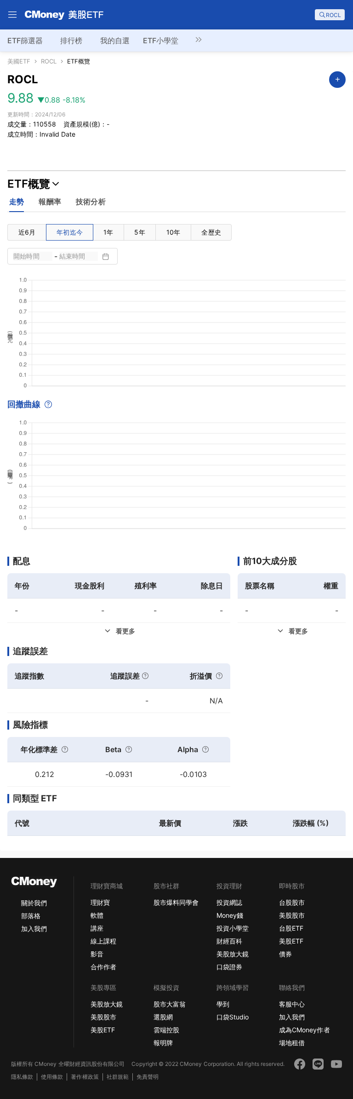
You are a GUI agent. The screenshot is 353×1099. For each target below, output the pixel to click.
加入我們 (34, 928)
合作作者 (103, 967)
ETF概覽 (78, 61)
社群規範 (118, 1076)
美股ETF (291, 941)
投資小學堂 (232, 928)
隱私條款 (22, 1076)
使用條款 (52, 1076)
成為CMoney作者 (304, 1030)
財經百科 (229, 941)
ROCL (49, 61)
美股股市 (292, 915)
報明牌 (163, 1043)
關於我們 (34, 903)
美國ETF (18, 61)
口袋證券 (229, 967)
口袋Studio (232, 1017)
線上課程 (103, 941)
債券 (285, 954)
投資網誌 (229, 902)
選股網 (163, 1017)
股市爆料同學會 (176, 902)
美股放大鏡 (232, 954)
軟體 (97, 915)
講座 (97, 928)
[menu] (12, 15)
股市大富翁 (170, 1004)
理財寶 (100, 902)
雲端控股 (166, 1030)
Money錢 (229, 915)
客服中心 (292, 1004)
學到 (222, 1004)
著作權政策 (84, 1076)
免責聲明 (148, 1076)
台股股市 (292, 902)
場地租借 (292, 1043)
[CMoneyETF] (64, 15)
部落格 (30, 916)
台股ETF (291, 928)
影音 (97, 954)
